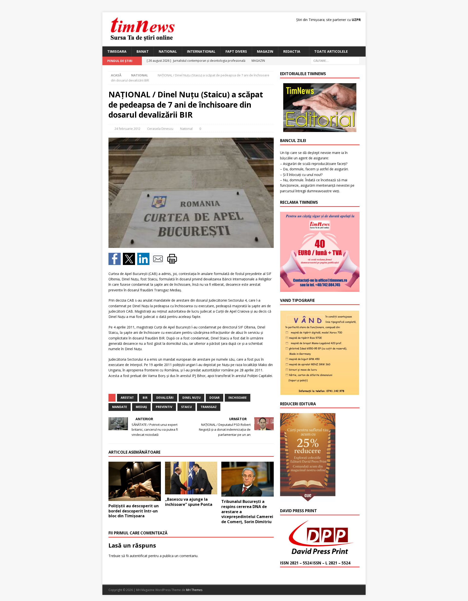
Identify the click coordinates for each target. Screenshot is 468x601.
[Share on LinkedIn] (144, 262)
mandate (119, 407)
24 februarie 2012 (127, 128)
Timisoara (117, 51)
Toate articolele (331, 51)
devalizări (165, 398)
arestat (127, 398)
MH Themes (194, 590)
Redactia (291, 51)
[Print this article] (172, 262)
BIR (145, 398)
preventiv (164, 407)
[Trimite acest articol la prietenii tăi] (159, 262)
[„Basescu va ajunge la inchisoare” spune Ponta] (191, 478)
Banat (142, 51)
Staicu (186, 407)
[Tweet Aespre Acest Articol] (130, 262)
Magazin (265, 51)
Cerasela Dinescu (160, 128)
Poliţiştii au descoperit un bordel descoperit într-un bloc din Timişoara (133, 511)
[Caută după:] (335, 60)
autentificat (138, 555)
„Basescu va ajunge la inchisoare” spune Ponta (188, 502)
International (201, 51)
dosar (214, 398)
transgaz (209, 407)
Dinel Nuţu (191, 398)
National (168, 51)
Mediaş (141, 407)
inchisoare (237, 398)
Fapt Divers (236, 51)
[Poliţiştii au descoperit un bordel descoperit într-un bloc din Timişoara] (134, 481)
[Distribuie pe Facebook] (115, 262)
